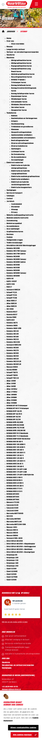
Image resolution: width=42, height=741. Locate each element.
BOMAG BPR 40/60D (15, 422)
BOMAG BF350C (13, 497)
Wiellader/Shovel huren (21, 105)
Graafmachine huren (15, 232)
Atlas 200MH (12, 397)
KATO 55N (11, 284)
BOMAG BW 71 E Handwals (17, 436)
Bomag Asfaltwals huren (21, 85)
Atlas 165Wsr (12, 389)
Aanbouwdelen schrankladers (23, 138)
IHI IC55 (10, 516)
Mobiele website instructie (17, 218)
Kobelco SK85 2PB (14, 328)
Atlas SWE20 (12, 303)
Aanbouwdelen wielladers (21, 135)
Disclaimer (15, 207)
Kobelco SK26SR (13, 256)
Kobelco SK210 (13, 339)
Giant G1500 (11, 569)
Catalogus (10, 196)
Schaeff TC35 (12, 295)
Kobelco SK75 (12, 323)
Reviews (10, 234)
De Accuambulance (18, 157)
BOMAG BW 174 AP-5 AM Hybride (20, 475)
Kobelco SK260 (13, 348)
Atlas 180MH (12, 395)
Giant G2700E (12, 577)
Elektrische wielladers (20, 179)
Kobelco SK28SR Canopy (16, 259)
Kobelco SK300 (13, 353)
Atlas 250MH (12, 400)
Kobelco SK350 (13, 356)
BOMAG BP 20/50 (14, 417)
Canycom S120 (12, 505)
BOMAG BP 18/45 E (14, 414)
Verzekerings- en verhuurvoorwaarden (18, 665)
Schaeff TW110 (13, 378)
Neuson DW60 (12, 535)
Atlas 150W (11, 383)
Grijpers (14, 121)
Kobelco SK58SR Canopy (16, 273)
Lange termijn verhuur (16, 49)
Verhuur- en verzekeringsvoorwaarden (23, 52)
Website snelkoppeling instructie (20, 215)
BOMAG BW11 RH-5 (14, 477)
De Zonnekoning (17, 154)
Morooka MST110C (14, 522)
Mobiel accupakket (14, 223)
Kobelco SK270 (13, 350)
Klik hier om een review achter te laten (15, 622)
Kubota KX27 (12, 312)
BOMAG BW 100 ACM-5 (16, 447)
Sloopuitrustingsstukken (21, 132)
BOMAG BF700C (13, 499)
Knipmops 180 (12, 563)
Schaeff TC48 (12, 298)
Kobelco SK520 (13, 359)
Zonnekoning (12, 221)
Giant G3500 (11, 580)
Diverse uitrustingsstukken (22, 143)
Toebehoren (11, 113)
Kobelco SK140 (13, 334)
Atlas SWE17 (12, 301)
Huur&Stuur (3, 31)
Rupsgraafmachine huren (21, 66)
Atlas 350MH (12, 403)
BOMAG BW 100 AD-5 (15, 450)
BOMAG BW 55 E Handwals (17, 433)
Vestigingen (11, 190)
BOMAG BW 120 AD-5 (15, 458)
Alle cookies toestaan (22, 735)
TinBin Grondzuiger (15, 243)
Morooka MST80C (14, 519)
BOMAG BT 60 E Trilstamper (18, 408)
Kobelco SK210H (13, 342)
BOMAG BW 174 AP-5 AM (17, 472)
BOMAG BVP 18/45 (14, 411)
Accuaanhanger (17, 160)
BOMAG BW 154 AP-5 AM (17, 469)
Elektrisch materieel (15, 162)
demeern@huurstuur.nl (11, 689)
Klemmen (15, 129)
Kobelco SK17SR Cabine (16, 254)
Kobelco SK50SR (13, 270)
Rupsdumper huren (19, 96)
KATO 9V (10, 279)
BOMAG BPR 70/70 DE (15, 428)
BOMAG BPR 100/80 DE (16, 430)
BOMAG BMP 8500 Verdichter (18, 439)
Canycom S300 (12, 511)
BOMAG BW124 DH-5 (15, 483)
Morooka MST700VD (15, 513)
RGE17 (9, 287)
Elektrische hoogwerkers (21, 187)
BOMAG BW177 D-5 (14, 488)
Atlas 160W (11, 386)
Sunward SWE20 (13, 290)
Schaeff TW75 (12, 372)
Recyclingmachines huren (21, 77)
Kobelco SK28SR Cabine (16, 262)
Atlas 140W (11, 381)
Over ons (10, 41)
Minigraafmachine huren (21, 60)
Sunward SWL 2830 (14, 538)
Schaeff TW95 (12, 375)
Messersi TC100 (13, 502)
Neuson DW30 (12, 533)
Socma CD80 (11, 317)
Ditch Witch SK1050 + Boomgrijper (21, 552)
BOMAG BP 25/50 (14, 419)
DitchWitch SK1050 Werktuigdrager (21, 245)
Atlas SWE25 (12, 306)
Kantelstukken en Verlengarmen (24, 118)
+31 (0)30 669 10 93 (10, 687)
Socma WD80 (12, 370)
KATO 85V (11, 320)
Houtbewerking (17, 124)
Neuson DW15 (12, 530)
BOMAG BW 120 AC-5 (15, 455)
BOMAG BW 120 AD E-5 (16, 461)
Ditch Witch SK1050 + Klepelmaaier (21, 544)
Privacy (14, 212)
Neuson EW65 (12, 367)
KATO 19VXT (12, 281)
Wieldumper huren (19, 99)
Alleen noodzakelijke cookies (23, 728)
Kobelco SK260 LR (14, 364)
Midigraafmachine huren (21, 63)
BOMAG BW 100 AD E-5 (16, 453)
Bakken (14, 116)
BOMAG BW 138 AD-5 (15, 466)
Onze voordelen (17, 44)
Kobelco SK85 (12, 325)
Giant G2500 (11, 574)
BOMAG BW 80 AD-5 (15, 442)
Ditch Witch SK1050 (15, 541)
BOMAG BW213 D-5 (14, 491)
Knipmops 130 (12, 560)
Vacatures (11, 55)
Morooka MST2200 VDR (16, 524)
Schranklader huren (19, 102)
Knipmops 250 (12, 566)
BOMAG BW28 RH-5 (14, 480)
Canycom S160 (12, 508)
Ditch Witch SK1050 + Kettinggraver (21, 546)
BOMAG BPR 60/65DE (15, 425)
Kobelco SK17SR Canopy (16, 251)
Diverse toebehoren (19, 146)
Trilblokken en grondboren (22, 127)
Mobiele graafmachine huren (23, 74)
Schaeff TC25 (12, 292)
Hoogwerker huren (19, 110)
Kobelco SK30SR (13, 265)
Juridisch (11, 31)
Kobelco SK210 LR (14, 361)
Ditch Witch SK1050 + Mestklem (19, 549)
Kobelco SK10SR (13, 248)
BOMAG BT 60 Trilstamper (17, 406)
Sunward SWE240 (14, 345)
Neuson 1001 (12, 527)
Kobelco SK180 (13, 337)
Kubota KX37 (12, 314)
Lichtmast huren (17, 151)
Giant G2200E (12, 571)
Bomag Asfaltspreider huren (22, 94)
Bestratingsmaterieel (19, 140)
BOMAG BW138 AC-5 (15, 464)
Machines (10, 58)
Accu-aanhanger (13, 229)
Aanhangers (16, 149)
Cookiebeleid (16, 204)
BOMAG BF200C (13, 494)
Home (9, 38)
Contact (10, 198)
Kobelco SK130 (13, 331)
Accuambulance (13, 226)
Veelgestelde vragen (15, 240)
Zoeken (10, 237)
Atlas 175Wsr (12, 392)
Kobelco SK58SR (13, 276)
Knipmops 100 (12, 558)
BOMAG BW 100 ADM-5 (16, 444)
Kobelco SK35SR (13, 268)
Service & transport (14, 193)
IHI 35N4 (10, 309)
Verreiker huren (17, 107)
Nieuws (10, 47)
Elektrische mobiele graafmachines (25, 176)
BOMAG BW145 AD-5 (15, 486)
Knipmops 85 (12, 555)
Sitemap (14, 209)
